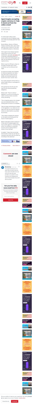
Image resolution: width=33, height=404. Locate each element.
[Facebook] (29, 7)
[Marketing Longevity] (27, 18)
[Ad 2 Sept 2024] (27, 46)
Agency (10, 16)
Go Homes (15, 54)
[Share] (19, 163)
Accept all (14, 401)
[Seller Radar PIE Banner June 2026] (16, 12)
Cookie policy (22, 398)
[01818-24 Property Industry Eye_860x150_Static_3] (10, 141)
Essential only (6, 401)
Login (24, 3)
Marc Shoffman (6, 29)
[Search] (20, 3)
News (6, 16)
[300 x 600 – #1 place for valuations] (27, 63)
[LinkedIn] (31, 7)
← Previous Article (5, 145)
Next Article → (16, 145)
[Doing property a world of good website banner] (27, 28)
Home (2, 16)
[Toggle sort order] (17, 163)
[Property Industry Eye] (8, 3)
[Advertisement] (27, 77)
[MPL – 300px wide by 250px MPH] (27, 35)
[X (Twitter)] (26, 7)
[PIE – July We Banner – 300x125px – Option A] (27, 23)
